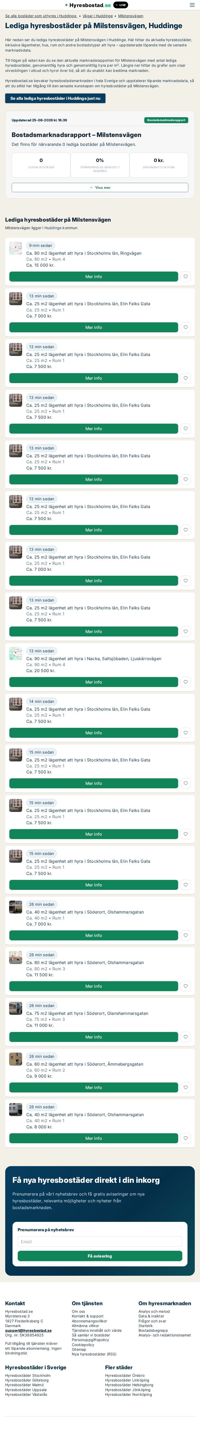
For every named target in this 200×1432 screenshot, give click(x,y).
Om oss (78, 1311)
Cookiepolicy (83, 1344)
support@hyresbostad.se (28, 1330)
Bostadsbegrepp (153, 1330)
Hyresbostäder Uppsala (26, 1389)
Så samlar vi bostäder (91, 1335)
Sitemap (79, 1349)
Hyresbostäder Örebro (125, 1375)
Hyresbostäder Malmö (24, 1385)
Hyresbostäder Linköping (127, 1380)
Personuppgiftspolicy (90, 1339)
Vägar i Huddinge (98, 16)
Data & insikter (151, 1316)
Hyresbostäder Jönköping (128, 1389)
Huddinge (53, 228)
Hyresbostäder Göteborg (27, 1380)
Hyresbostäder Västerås (26, 1394)
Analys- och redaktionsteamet (165, 1335)
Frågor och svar (152, 1321)
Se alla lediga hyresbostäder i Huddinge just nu (55, 98)
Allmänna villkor (85, 1325)
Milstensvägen (130, 16)
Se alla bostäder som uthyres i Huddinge (41, 16)
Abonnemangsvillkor (89, 1321)
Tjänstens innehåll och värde (97, 1330)
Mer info (93, 276)
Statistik (146, 1325)
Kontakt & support (87, 1316)
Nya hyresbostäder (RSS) (94, 1354)
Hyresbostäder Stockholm (28, 1375)
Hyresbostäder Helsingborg (129, 1385)
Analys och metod (154, 1311)
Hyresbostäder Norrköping (128, 1394)
